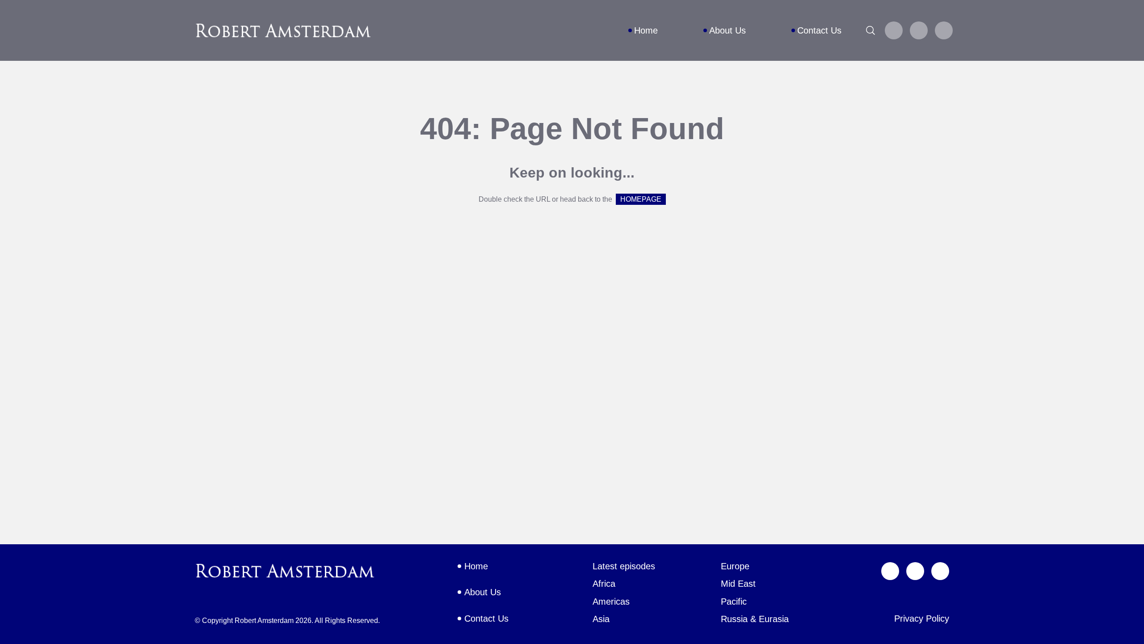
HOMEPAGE (640, 199)
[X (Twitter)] (893, 30)
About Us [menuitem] (727, 30)
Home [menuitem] (646, 30)
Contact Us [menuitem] (819, 30)
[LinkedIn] (943, 30)
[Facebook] (918, 30)
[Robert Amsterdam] (284, 30)
